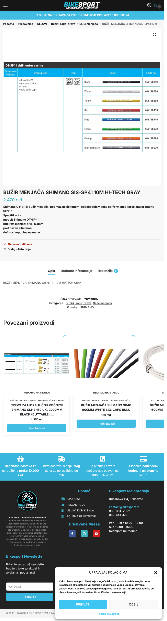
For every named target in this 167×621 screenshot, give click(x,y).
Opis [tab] (51, 271)
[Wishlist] (64, 336)
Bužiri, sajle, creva (63, 23)
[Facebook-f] (72, 533)
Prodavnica (25, 23)
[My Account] (149, 5)
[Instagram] (84, 533)
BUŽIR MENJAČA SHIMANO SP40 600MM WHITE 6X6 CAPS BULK (106, 407)
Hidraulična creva (51, 400)
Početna (8, 23)
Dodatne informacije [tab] (76, 271)
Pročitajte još (37, 428)
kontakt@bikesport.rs (124, 507)
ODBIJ (133, 604)
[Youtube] (96, 533)
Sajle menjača (88, 23)
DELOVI (42, 23)
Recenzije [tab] (107, 271)
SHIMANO (87, 307)
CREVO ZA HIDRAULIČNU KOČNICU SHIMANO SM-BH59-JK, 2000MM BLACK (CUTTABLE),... (37, 409)
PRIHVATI (83, 604)
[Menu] (9, 5)
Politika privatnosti (108, 613)
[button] (156, 572)
